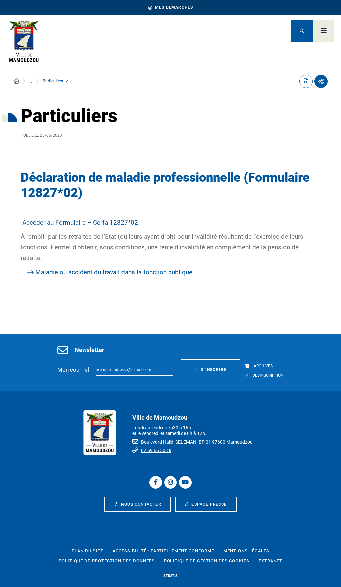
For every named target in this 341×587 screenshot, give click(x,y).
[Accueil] (16, 81)
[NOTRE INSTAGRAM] (170, 482)
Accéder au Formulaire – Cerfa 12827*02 (80, 222)
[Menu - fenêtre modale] (323, 31)
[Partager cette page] (321, 81)
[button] (302, 31)
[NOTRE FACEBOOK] (155, 482)
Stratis (170, 576)
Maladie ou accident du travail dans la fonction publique (113, 272)
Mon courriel (73, 369)
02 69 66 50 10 (156, 450)
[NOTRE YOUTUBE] (185, 482)
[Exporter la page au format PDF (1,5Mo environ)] (306, 81)
